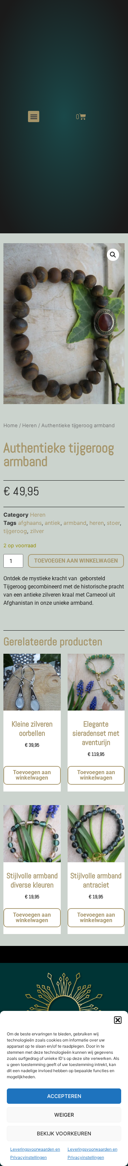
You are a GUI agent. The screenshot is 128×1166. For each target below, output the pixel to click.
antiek (52, 522)
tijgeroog (15, 531)
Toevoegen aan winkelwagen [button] (32, 775)
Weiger (64, 1115)
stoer (113, 522)
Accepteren (64, 1096)
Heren (29, 425)
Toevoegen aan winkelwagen (76, 560)
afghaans (30, 522)
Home (10, 425)
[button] (117, 1020)
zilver (37, 531)
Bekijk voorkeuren (64, 1133)
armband (74, 522)
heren (96, 522)
